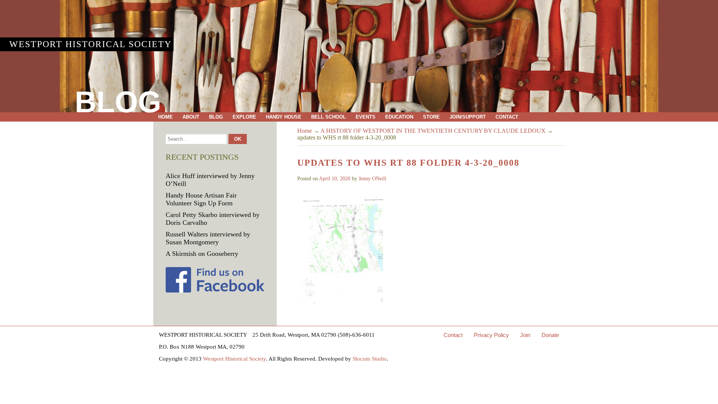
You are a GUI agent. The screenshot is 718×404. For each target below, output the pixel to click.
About (190, 117)
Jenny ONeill (372, 178)
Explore (244, 117)
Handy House (283, 117)
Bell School (328, 117)
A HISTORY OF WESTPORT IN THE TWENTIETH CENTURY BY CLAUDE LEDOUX (433, 131)
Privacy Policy (491, 335)
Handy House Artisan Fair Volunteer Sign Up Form (201, 199)
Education (399, 117)
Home (165, 117)
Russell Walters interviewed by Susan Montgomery (208, 238)
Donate (550, 335)
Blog (216, 117)
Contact (506, 117)
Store (431, 117)
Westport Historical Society (90, 44)
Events (365, 117)
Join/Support (467, 117)
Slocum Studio (370, 359)
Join (525, 335)
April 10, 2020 (334, 178)
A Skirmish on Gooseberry (202, 253)
